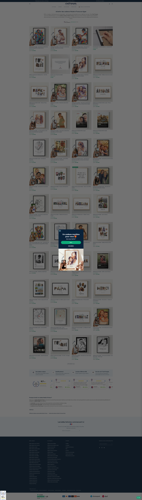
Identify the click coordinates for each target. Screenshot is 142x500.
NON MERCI (71, 246)
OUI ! (71, 242)
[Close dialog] (60, 231)
